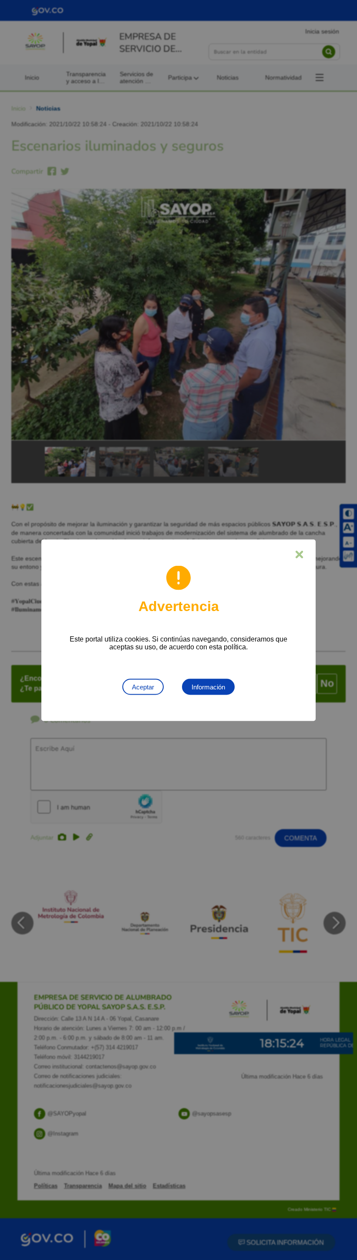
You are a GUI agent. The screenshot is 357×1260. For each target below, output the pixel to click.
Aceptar (143, 686)
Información (208, 686)
